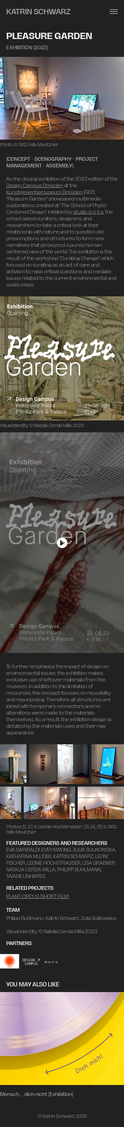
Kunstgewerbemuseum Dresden (44, 192)
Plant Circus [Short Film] (37, 896)
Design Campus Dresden (34, 185)
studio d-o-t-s (88, 212)
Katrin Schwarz (38, 11)
